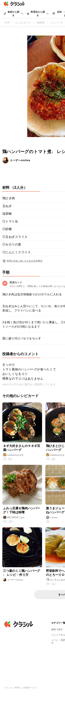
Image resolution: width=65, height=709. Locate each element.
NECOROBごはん (16, 517)
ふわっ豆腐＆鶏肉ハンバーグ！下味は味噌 (21, 510)
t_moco (54, 517)
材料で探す (57, 629)
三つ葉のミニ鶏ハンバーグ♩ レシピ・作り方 (21, 572)
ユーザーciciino (20, 160)
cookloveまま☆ (15, 455)
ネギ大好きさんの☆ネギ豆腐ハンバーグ (21, 448)
